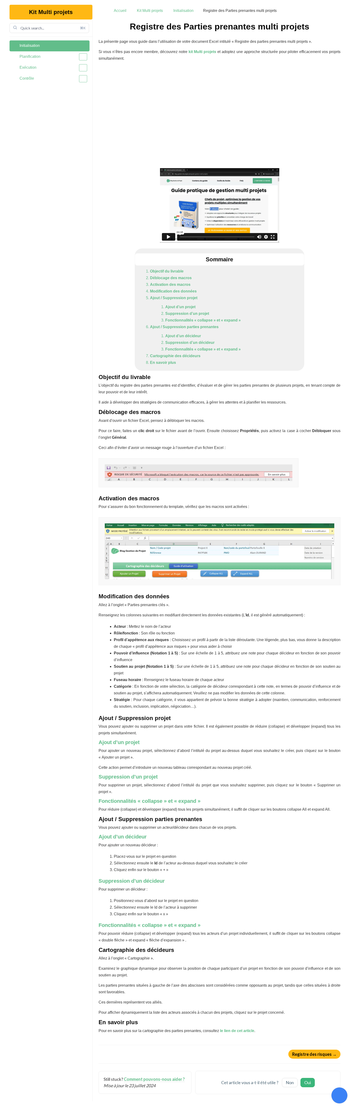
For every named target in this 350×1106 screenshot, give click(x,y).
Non (290, 1082)
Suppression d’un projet (187, 314)
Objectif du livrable (167, 271)
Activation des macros (170, 285)
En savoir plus (163, 363)
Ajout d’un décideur (183, 336)
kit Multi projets (202, 52)
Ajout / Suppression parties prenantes (184, 327)
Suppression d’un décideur (190, 343)
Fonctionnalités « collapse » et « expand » (203, 320)
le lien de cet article (237, 1031)
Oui (307, 1082)
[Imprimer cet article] (338, 24)
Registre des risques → (314, 1054)
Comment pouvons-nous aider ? (154, 1079)
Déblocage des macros (171, 278)
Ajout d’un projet (180, 307)
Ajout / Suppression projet (173, 298)
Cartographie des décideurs (175, 356)
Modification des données (173, 291)
